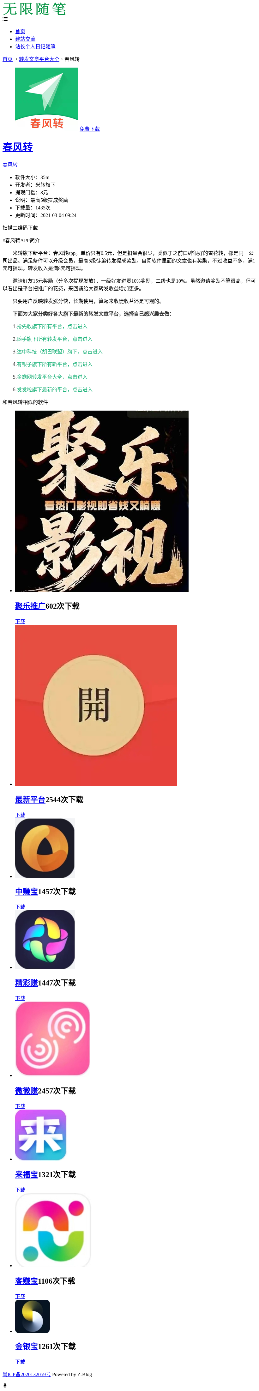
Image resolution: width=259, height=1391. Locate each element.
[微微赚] (52, 1075)
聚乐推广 (30, 606)
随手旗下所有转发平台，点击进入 (55, 338)
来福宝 (26, 1175)
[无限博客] (34, 13)
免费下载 (90, 129)
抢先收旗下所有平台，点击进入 (52, 326)
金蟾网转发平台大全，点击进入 (52, 376)
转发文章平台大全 (39, 59)
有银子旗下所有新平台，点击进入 (55, 364)
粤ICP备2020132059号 (27, 1374)
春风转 (18, 147)
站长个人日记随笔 (35, 46)
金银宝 (26, 1346)
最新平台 (30, 800)
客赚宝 (26, 1281)
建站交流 (25, 39)
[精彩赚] (45, 967)
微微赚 (26, 1091)
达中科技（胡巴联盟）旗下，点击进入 (60, 351)
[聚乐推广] (102, 590)
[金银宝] (32, 1331)
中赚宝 (26, 892)
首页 (20, 31)
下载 (20, 621)
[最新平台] (96, 784)
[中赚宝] (45, 876)
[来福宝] (41, 1159)
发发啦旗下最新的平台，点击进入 (55, 389)
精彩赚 (26, 983)
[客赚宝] (53, 1265)
